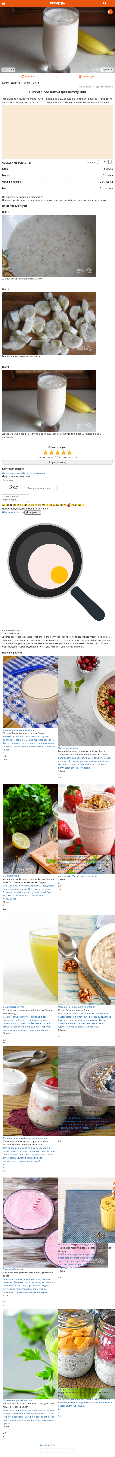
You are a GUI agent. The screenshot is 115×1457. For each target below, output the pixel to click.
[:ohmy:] (7, 504)
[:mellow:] (64, 504)
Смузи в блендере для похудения (76, 1108)
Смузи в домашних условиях (73, 856)
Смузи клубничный (13, 1269)
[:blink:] (21, 504)
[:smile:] (54, 504)
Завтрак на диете (67, 1389)
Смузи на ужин (11, 875)
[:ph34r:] (10, 504)
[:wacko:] (28, 504)
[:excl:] (14, 504)
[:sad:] (25, 504)
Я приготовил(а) (57, 462)
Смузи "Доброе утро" (14, 1007)
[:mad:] (3, 504)
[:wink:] (18, 504)
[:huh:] (83, 504)
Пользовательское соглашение (57, 1448)
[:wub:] (68, 505)
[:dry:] (75, 504)
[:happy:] (32, 504)
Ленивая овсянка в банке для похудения (25, 1138)
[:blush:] (50, 504)
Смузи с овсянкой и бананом (18, 730)
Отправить (34, 512)
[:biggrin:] (46, 504)
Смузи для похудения (33, 473)
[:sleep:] (72, 504)
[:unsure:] (36, 504)
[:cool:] (43, 504)
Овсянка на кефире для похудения (76, 1007)
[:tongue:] (57, 504)
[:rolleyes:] (39, 504)
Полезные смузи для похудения (75, 1244)
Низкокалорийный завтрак (17, 1400)
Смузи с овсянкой (12, 473)
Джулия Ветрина (104, 87)
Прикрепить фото (14, 512)
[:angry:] (61, 504)
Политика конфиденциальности (57, 1452)
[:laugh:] (79, 504)
